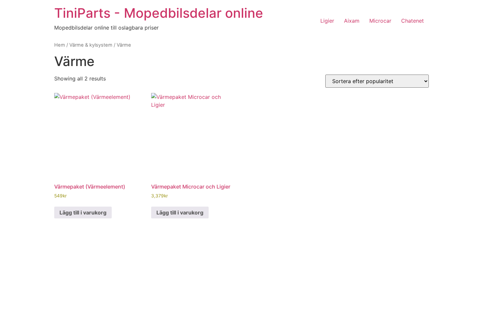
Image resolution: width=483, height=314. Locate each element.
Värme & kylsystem (90, 45)
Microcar (380, 20)
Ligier (327, 20)
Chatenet (412, 20)
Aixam (351, 20)
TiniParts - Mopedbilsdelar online (158, 13)
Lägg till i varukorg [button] (82, 212)
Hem (59, 45)
